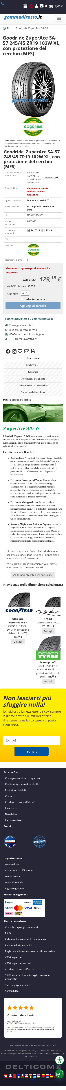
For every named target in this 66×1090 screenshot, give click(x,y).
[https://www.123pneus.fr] (10, 1075)
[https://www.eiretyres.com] (18, 1077)
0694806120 (4, 4)
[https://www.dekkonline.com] (26, 1075)
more (9, 1031)
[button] (59, 1060)
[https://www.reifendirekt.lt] (51, 1077)
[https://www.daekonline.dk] (30, 1075)
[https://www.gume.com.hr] (43, 1077)
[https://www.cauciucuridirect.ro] (30, 1077)
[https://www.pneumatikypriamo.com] (10, 1077)
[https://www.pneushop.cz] (5, 1077)
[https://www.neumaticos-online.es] (43, 1075)
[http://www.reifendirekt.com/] (32, 1079)
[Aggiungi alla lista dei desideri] (20, 351)
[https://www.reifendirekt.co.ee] (47, 1077)
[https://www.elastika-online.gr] (34, 1077)
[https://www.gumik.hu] (22, 1077)
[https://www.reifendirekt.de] (5, 1075)
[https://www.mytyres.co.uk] (38, 1075)
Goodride (9, 436)
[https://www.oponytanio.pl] (26, 1077)
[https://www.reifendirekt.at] (47, 1075)
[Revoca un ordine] (31, 6)
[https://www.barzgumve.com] (38, 1077)
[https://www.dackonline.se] (18, 1075)
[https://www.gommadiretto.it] (22, 1075)
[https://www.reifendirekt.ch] (14, 1075)
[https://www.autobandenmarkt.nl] (34, 1075)
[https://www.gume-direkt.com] (51, 1075)
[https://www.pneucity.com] (14, 1077)
